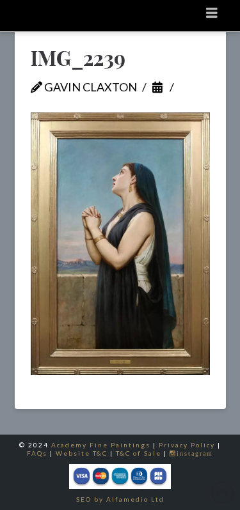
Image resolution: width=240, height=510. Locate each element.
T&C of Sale (138, 453)
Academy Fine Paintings (100, 445)
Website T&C (82, 453)
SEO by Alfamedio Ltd (120, 499)
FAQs (37, 453)
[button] (212, 12)
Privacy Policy (187, 445)
